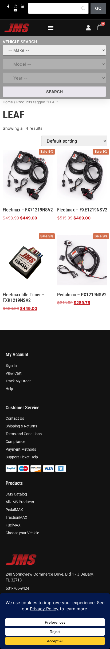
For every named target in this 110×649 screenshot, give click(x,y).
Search (54, 91)
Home (8, 102)
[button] (50, 27)
